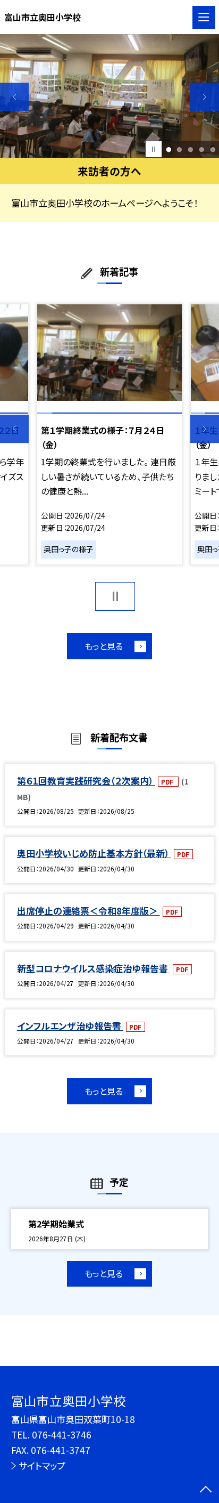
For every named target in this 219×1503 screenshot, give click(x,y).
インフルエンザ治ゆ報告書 (70, 1025)
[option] (109, 96)
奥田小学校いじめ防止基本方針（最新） (94, 853)
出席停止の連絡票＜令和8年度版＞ (88, 910)
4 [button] (201, 149)
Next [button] (204, 97)
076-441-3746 (61, 1434)
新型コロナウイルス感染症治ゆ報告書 (93, 968)
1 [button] (168, 149)
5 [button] (212, 149)
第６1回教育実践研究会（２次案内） (86, 780)
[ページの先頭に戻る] (205, 1490)
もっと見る (104, 646)
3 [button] (190, 149)
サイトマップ (42, 1465)
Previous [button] (14, 97)
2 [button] (179, 149)
